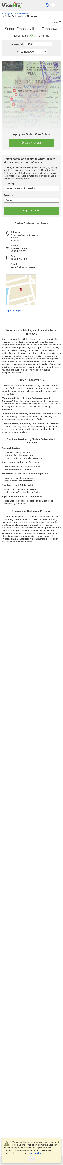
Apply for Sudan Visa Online (31, 134)
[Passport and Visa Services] (12, 5)
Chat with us (41, 35)
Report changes (13, 310)
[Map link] (21, 289)
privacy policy (34, 1153)
